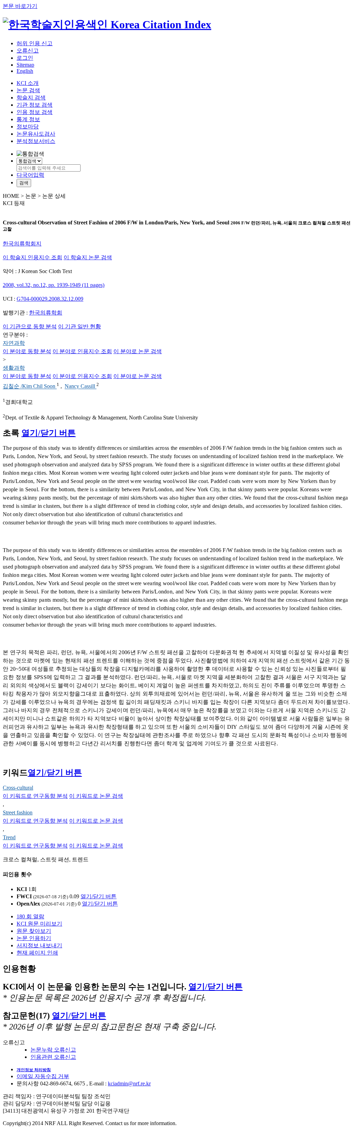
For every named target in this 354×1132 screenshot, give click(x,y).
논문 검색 (28, 90)
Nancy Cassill (80, 386)
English (25, 71)
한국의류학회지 (22, 243)
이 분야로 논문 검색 (137, 351)
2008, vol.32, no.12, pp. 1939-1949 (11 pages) (53, 285)
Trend (9, 837)
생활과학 (14, 368)
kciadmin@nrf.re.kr (129, 1083)
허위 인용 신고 (35, 43)
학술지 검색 (31, 97)
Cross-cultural (18, 788)
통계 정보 (28, 119)
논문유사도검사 (36, 134)
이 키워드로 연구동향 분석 (35, 796)
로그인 (25, 58)
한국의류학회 (45, 313)
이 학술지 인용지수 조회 (32, 257)
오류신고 (28, 51)
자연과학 (14, 343)
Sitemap (25, 65)
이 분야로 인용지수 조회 (82, 351)
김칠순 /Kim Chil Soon (30, 386)
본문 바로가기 (20, 6)
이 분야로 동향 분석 (27, 351)
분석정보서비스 (36, 141)
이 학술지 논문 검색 (88, 257)
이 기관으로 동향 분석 (30, 326)
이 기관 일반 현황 (79, 326)
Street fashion (17, 812)
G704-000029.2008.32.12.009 (50, 299)
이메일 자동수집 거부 (43, 1076)
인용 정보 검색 (35, 112)
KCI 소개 (28, 83)
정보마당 (28, 126)
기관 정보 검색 (35, 105)
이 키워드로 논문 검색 (96, 796)
